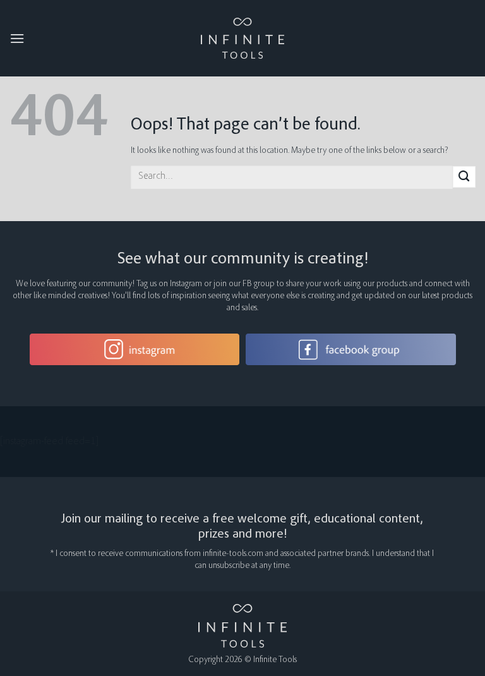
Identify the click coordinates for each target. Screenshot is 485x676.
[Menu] (17, 38)
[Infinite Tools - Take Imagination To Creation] (243, 38)
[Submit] (464, 177)
